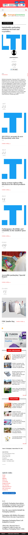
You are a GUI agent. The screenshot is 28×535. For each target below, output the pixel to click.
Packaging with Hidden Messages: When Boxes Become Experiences (13, 516)
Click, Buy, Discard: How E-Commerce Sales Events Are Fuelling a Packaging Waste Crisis (13, 527)
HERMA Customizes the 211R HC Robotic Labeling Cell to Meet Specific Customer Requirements (18, 365)
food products (5, 74)
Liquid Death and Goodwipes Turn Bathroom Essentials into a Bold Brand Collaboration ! (18, 414)
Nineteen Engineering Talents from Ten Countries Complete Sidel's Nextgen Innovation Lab (19, 382)
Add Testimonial (6, 488)
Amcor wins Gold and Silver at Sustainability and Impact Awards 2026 (19, 390)
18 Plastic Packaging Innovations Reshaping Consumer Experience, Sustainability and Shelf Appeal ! (13, 504)
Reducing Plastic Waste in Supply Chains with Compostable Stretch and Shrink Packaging (18, 374)
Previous (23, 6)
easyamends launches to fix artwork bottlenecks (19, 437)
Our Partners (5, 485)
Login (16, 2)
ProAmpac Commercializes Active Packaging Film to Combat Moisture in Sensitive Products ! (19, 405)
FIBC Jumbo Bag (8, 321)
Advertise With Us (6, 486)
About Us (4, 480)
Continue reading (5, 143)
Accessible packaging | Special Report (13, 276)
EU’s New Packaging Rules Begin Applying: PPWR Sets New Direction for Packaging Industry (19, 430)
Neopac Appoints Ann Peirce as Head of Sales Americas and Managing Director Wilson (19, 357)
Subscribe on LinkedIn (9, 493)
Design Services (6, 483)
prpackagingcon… (14, 57)
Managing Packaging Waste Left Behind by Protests (12, 521)
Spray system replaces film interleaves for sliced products (13, 183)
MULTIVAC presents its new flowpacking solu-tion (12, 137)
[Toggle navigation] (3, 10)
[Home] (14, 15)
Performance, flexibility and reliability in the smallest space (14, 230)
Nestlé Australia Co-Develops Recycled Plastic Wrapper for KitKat (18, 421)
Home (3, 475)
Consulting (5, 481)
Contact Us (5, 490)
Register (22, 2)
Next (24, 6)
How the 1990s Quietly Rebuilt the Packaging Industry (13, 511)
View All (24, 395)
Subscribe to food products (2, 328)
